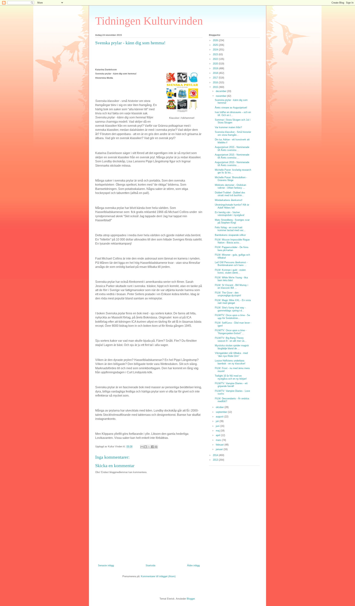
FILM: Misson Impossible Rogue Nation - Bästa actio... (232, 241)
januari (220, 449)
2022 (216, 59)
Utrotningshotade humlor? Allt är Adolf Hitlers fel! (232, 206)
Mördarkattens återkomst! (228, 200)
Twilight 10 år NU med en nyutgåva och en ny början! (231, 377)
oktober (220, 407)
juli (217, 421)
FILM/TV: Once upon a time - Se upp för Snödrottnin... (232, 317)
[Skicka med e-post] (142, 447)
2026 (216, 40)
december (221, 91)
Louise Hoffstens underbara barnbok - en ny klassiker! (230, 362)
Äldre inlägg (193, 565)
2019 (216, 68)
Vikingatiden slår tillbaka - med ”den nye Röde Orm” (231, 354)
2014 (216, 455)
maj (218, 430)
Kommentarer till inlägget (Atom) (158, 576)
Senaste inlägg (106, 565)
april (218, 435)
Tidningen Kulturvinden (149, 21)
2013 (216, 459)
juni (218, 426)
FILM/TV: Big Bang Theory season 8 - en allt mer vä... (230, 339)
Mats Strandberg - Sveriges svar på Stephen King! (232, 221)
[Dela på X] (149, 447)
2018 (216, 73)
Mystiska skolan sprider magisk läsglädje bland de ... (232, 347)
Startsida (150, 565)
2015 (216, 87)
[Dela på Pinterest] (156, 447)
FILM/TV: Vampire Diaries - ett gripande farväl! (231, 385)
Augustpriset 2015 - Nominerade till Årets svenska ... (232, 148)
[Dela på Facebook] (152, 447)
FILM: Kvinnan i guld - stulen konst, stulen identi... (230, 271)
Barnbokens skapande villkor (230, 235)
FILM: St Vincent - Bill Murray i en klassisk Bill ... (231, 286)
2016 (216, 82)
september (222, 412)
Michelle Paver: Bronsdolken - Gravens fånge (231, 179)
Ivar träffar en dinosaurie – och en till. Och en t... (233, 114)
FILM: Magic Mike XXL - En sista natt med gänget (233, 302)
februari (220, 444)
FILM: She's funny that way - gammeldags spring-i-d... (230, 309)
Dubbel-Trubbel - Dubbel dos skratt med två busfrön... (230, 194)
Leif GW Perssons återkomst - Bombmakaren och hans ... (231, 264)
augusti (220, 416)
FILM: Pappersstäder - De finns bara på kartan (231, 249)
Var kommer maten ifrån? (228, 127)
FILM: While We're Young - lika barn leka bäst (231, 279)
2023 (216, 54)
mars (219, 440)
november (221, 96)
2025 (216, 45)
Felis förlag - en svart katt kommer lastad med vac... (230, 229)
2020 (216, 63)
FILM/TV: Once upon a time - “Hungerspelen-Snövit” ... (230, 332)
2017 (216, 77)
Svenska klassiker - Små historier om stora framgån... (233, 133)
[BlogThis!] (145, 447)
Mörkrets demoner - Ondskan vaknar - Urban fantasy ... (230, 186)
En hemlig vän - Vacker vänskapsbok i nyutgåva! (229, 214)
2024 (216, 49)
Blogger (191, 598)
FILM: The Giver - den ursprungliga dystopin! (228, 294)
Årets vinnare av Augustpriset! (231, 107)
